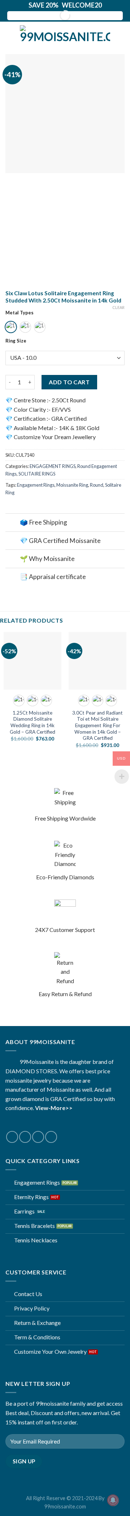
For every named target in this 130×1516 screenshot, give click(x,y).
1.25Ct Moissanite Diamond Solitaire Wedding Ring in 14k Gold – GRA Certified (32, 722)
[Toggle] (12, 523)
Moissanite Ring (72, 485)
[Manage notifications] (113, 1500)
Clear (118, 307)
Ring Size (15, 341)
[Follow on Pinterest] (51, 1137)
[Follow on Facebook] (12, 1137)
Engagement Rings (36, 485)
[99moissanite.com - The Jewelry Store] (65, 34)
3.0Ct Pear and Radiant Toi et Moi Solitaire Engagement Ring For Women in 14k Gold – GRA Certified (97, 725)
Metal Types (19, 312)
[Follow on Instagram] (25, 1137)
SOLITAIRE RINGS (36, 474)
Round (96, 485)
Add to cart (69, 382)
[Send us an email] (38, 1137)
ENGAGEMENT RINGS (52, 466)
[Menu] (9, 34)
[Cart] (121, 34)
